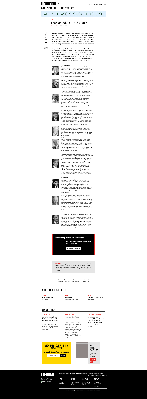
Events (73, 8)
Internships (96, 382)
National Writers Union (99, 384)
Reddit (77, 390)
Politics (49, 8)
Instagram (92, 390)
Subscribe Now (93, 360)
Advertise (73, 384)
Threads (98, 390)
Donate (100, 4)
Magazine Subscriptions (87, 381)
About (90, 4)
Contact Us (96, 386)
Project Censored (65, 268)
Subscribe (95, 4)
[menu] (58, 3)
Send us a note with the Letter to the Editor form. (77, 281)
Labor (43, 8)
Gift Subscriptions (86, 382)
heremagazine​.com (59, 265)
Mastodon (68, 390)
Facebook (82, 390)
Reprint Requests (97, 383)
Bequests (72, 383)
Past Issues (61, 382)
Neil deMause (54, 25)
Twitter (87, 390)
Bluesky (73, 390)
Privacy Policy (62, 383)
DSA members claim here (73, 248)
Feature (52, 20)
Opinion (56, 8)
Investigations (65, 8)
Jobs (95, 381)
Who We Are (61, 381)
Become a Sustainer (75, 382)
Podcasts (84, 384)
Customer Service (86, 383)
